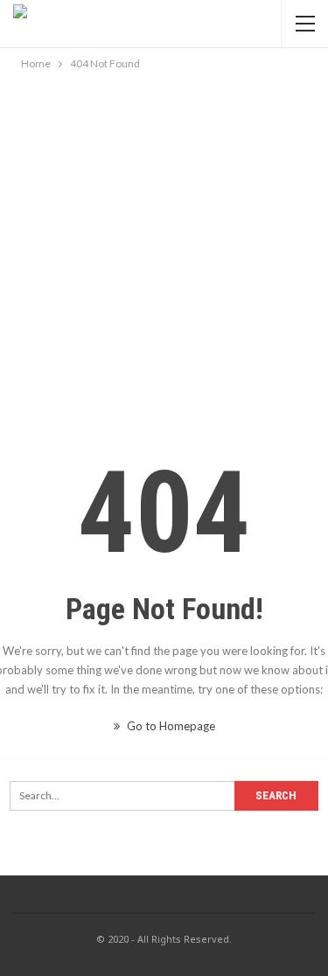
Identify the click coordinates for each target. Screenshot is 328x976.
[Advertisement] (164, 246)
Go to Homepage (169, 726)
